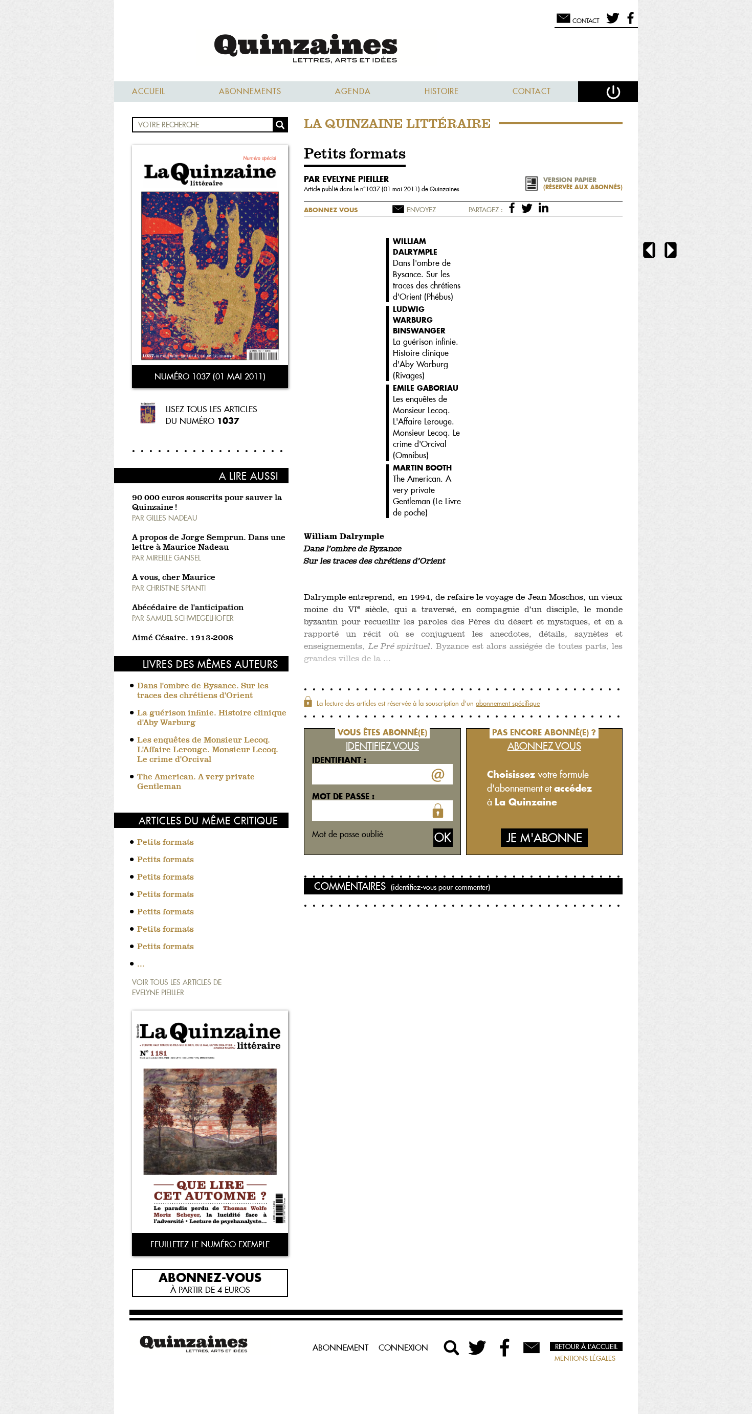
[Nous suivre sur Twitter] (611, 22)
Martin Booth (422, 468)
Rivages (408, 375)
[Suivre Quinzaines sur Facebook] (505, 1347)
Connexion (403, 1347)
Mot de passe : (343, 796)
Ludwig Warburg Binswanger (419, 319)
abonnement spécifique (508, 703)
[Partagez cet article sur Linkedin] (543, 207)
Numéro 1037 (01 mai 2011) (210, 376)
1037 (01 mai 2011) (394, 189)
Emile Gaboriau (425, 388)
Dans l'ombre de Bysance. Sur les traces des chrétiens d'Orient (203, 691)
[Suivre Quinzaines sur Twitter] (478, 1347)
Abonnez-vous (210, 1277)
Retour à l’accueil (586, 1346)
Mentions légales (585, 1358)
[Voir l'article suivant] (670, 251)
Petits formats (165, 843)
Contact (532, 91)
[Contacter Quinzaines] (531, 1347)
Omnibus (410, 455)
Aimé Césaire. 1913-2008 (182, 638)
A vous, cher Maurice (173, 578)
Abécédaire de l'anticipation (188, 608)
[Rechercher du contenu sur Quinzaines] (451, 1347)
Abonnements (250, 91)
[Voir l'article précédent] (649, 251)
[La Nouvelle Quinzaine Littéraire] (376, 49)
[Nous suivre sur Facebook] (629, 22)
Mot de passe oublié (347, 834)
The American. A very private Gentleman (196, 782)
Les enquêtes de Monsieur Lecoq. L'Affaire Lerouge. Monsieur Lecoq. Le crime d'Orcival (207, 750)
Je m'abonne (544, 838)
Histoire (442, 91)
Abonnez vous (331, 210)
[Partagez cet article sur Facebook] (514, 207)
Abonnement (340, 1347)
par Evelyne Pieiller (346, 179)
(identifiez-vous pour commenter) (440, 887)
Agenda (353, 91)
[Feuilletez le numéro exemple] (210, 1123)
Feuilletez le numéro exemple (210, 1244)
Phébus (439, 296)
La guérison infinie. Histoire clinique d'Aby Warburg (211, 718)
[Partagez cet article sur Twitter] (529, 207)
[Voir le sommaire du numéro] (210, 256)
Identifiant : (339, 760)
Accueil (148, 91)
